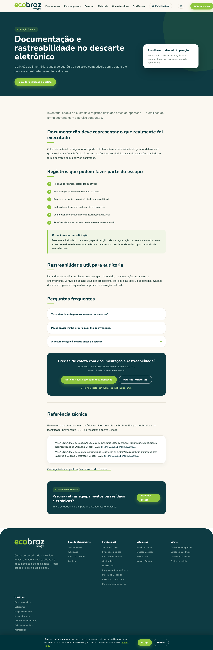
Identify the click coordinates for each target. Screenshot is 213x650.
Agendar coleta (146, 497)
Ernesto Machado (144, 552)
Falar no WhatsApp (135, 379)
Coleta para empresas (181, 547)
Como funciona (120, 6)
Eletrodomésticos (23, 602)
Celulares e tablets (24, 625)
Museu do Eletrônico (112, 575)
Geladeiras (20, 607)
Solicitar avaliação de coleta (35, 82)
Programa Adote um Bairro (115, 570)
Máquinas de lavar (23, 611)
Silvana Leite (142, 556)
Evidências (139, 6)
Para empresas (72, 6)
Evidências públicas (111, 552)
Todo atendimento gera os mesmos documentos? (79, 314)
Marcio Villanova (144, 547)
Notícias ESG (108, 565)
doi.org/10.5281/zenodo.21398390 (118, 447)
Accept (145, 642)
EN (181, 6)
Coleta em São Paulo (181, 552)
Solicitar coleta (75, 547)
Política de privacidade (113, 579)
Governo (89, 6)
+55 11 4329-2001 (76, 556)
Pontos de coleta (179, 561)
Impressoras (20, 629)
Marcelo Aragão (144, 561)
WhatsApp (73, 552)
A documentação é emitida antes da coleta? (76, 341)
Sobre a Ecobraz (110, 547)
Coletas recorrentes (180, 556)
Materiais (103, 6)
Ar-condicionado (22, 616)
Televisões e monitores (26, 620)
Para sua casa (52, 6)
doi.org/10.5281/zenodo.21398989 (121, 456)
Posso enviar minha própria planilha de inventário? (81, 328)
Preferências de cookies (114, 584)
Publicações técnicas (112, 556)
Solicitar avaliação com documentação (88, 379)
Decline (161, 642)
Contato (72, 561)
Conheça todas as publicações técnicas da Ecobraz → (79, 469)
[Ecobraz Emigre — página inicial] (28, 6)
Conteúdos (107, 561)
